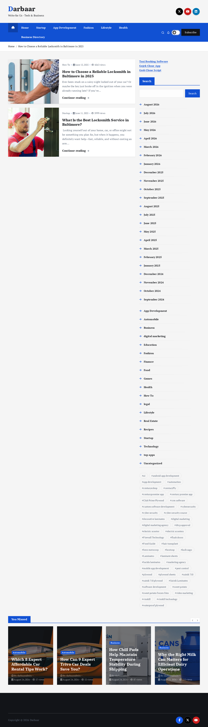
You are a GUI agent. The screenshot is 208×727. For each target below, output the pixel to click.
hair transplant (170, 543)
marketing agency (177, 562)
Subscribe (190, 32)
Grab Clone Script (150, 70)
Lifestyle (106, 27)
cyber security (150, 512)
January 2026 (152, 164)
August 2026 (151, 104)
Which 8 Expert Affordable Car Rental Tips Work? (30, 664)
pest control (182, 568)
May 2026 (150, 130)
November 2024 (154, 282)
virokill (146, 599)
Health (123, 27)
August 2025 (151, 206)
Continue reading (74, 98)
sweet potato (180, 586)
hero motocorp (151, 549)
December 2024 (153, 274)
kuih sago (187, 549)
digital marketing (155, 336)
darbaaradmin (24, 675)
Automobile (151, 319)
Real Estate (151, 421)
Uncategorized (153, 463)
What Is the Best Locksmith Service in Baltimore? (95, 122)
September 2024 (154, 299)
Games (148, 378)
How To (66, 64)
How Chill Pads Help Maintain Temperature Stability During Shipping (125, 659)
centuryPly (170, 488)
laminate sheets (170, 555)
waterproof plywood (153, 605)
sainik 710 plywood (153, 580)
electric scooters (175, 531)
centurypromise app (153, 494)
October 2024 (152, 291)
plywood (147, 574)
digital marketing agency (155, 525)
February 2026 (153, 155)
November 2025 (154, 181)
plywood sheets (168, 574)
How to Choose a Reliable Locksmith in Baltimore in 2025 (51, 46)
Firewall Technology (153, 537)
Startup (41, 27)
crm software (178, 500)
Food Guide (149, 543)
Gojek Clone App (149, 66)
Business (149, 327)
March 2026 (151, 147)
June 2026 (150, 121)
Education (150, 345)
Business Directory (33, 37)
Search (147, 81)
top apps (149, 455)
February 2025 (153, 257)
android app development (166, 475)
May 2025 (150, 231)
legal (147, 404)
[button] (192, 620)
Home (25, 27)
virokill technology (167, 599)
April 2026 (150, 138)
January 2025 (152, 265)
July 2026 (149, 113)
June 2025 (150, 223)
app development (152, 481)
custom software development (158, 506)
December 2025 (153, 172)
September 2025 (154, 197)
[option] (30, 655)
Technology (151, 446)
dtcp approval (183, 525)
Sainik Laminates (179, 580)
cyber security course (176, 512)
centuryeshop (150, 488)
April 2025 (150, 240)
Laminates (148, 555)
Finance (149, 361)
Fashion (89, 27)
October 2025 (152, 189)
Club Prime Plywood (153, 500)
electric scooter (151, 531)
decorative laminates (154, 518)
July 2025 (149, 214)
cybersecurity (189, 506)
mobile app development (156, 568)
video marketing (184, 592)
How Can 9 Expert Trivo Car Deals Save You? (77, 664)
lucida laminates (151, 562)
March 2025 (151, 248)
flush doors (177, 537)
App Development (64, 27)
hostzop (170, 549)
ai (144, 475)
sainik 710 (188, 574)
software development (154, 586)
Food (147, 370)
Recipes (149, 429)
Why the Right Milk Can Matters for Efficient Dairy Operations (177, 662)
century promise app (181, 494)
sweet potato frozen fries (156, 592)
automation (175, 481)
